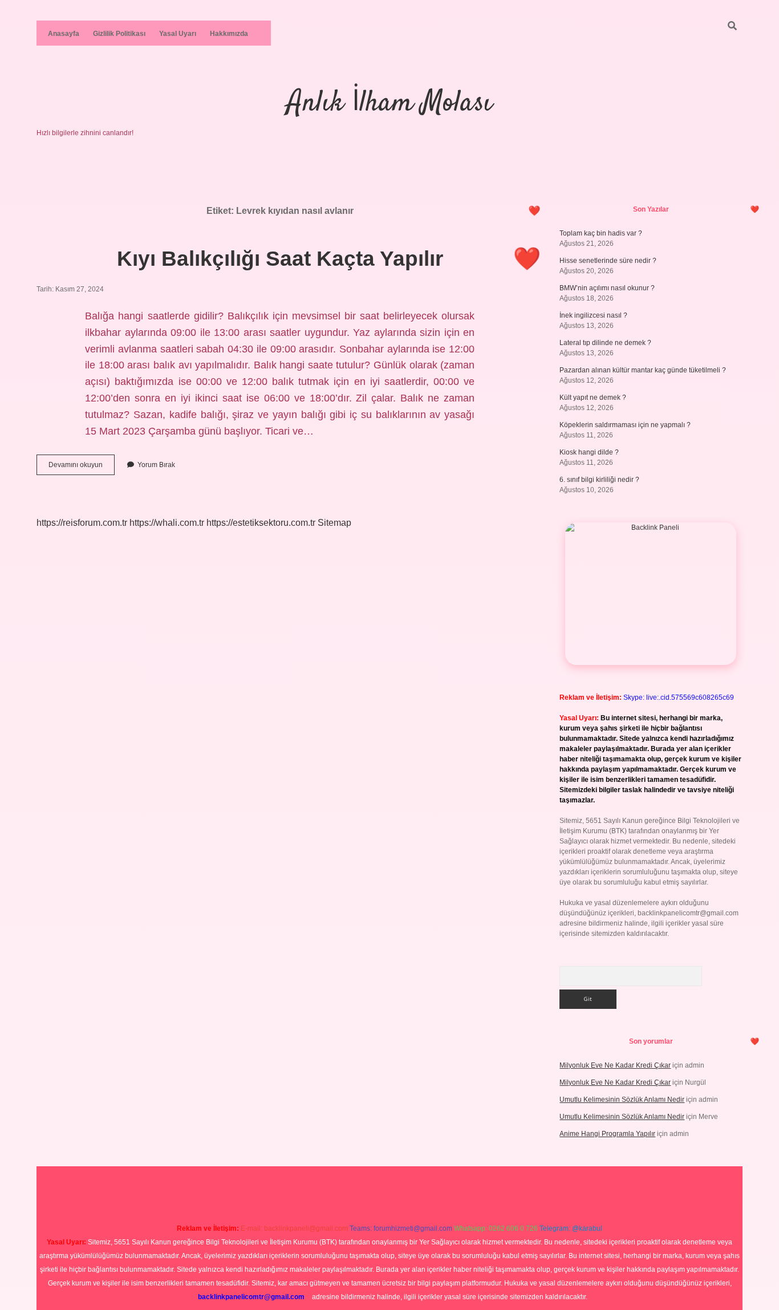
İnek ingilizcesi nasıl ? (593, 315)
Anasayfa (63, 34)
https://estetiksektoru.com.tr (260, 523)
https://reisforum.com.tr (81, 523)
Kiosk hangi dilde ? (589, 452)
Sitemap (334, 523)
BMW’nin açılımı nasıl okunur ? (607, 288)
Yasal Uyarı (177, 34)
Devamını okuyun (81, 467)
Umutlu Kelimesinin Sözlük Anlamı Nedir (621, 1100)
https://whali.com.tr (166, 523)
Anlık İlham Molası (389, 103)
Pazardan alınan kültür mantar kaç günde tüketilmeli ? (642, 370)
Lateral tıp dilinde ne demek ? (605, 343)
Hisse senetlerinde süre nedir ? (607, 261)
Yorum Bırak (156, 465)
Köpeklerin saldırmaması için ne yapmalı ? (625, 425)
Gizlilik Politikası (119, 34)
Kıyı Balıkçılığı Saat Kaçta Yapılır (280, 258)
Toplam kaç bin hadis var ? (600, 233)
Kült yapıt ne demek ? (592, 397)
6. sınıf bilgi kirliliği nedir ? (599, 480)
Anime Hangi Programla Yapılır (607, 1134)
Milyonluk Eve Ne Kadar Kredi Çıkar (615, 1065)
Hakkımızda (229, 34)
